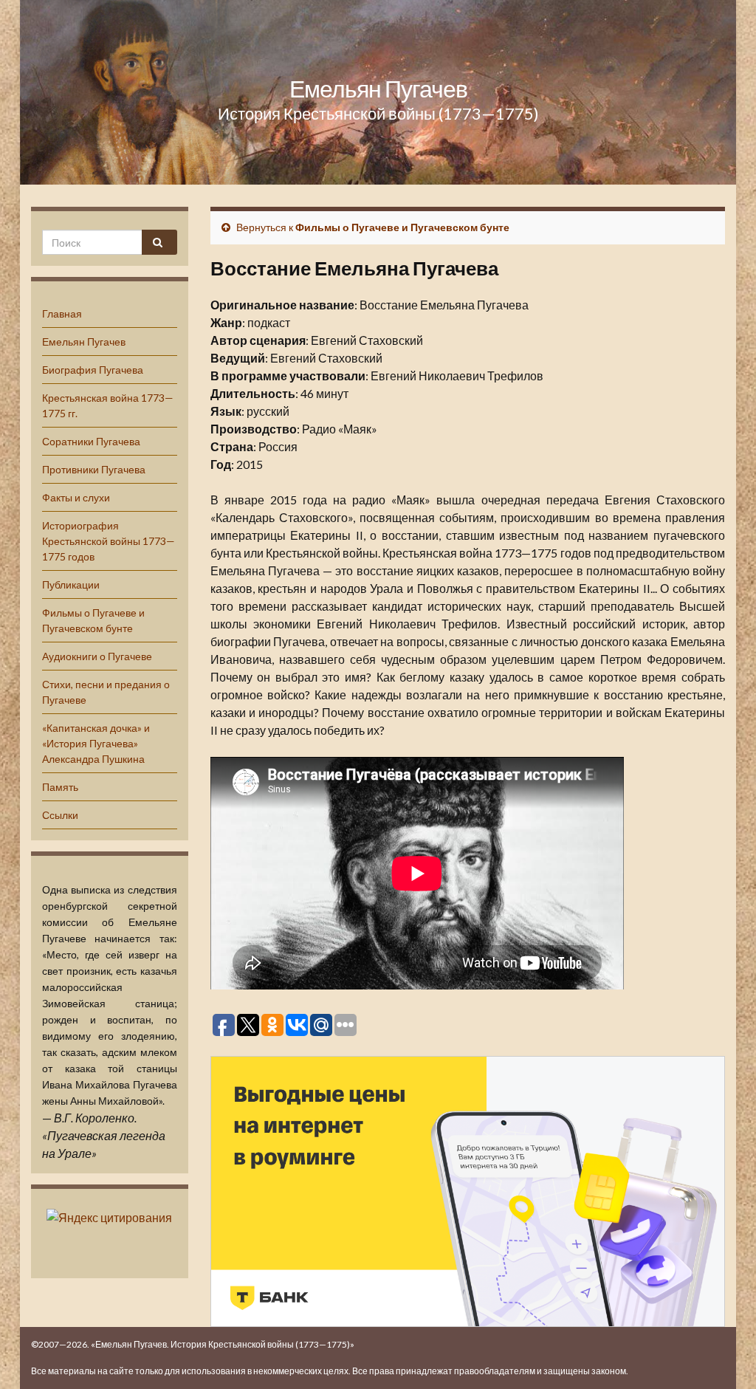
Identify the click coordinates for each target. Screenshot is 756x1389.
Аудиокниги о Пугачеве (97, 656)
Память (60, 787)
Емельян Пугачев (378, 88)
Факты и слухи (76, 497)
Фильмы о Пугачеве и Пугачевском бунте (402, 227)
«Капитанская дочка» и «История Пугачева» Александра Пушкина (96, 743)
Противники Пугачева (93, 469)
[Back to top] (722, 1355)
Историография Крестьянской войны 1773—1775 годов (108, 541)
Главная (62, 313)
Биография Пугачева (92, 369)
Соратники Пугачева (91, 441)
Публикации (71, 584)
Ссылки (60, 815)
